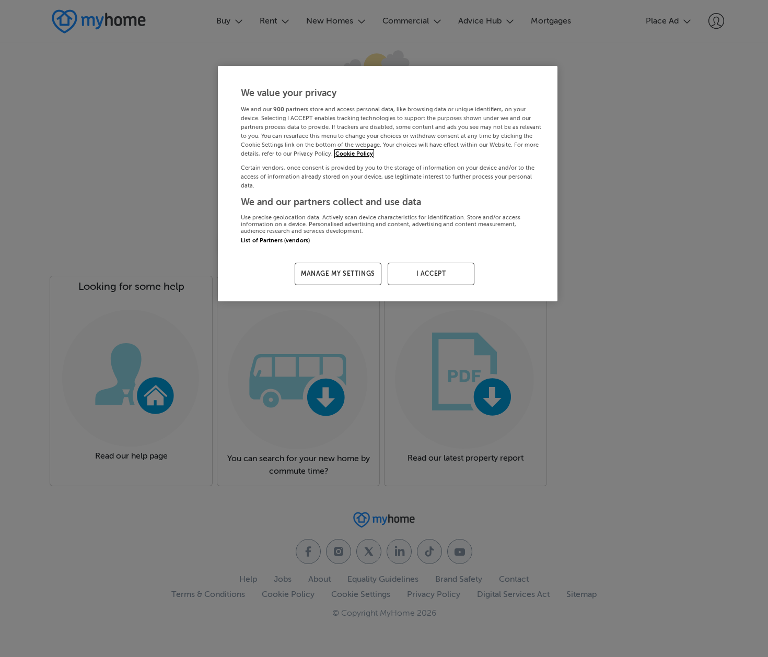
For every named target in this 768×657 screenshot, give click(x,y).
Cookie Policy (354, 153)
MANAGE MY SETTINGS (338, 273)
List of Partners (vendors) (275, 240)
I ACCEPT (431, 273)
